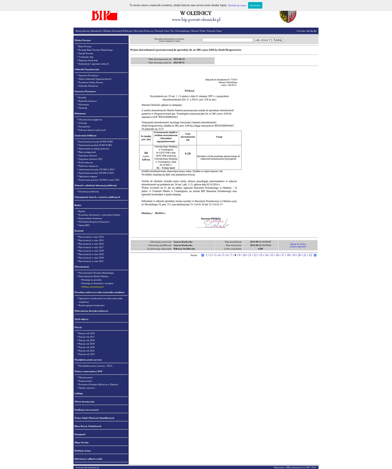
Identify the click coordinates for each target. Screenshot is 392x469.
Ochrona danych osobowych (92, 130)
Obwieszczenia (85, 377)
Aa (308, 31)
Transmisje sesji (86, 57)
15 (271, 255)
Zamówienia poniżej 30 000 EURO (95, 145)
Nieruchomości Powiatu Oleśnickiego (96, 273)
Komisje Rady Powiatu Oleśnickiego (96, 50)
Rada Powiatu (85, 46)
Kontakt (82, 97)
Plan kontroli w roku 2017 (91, 247)
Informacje (84, 104)
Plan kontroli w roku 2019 (91, 254)
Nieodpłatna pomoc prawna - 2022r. (96, 366)
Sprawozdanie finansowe (90, 218)
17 (282, 255)
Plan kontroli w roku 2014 (91, 237)
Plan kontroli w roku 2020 (91, 257)
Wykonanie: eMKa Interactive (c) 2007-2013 (295, 467)
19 (293, 255)
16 (277, 255)
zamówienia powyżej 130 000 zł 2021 (97, 169)
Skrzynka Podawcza (143, 31)
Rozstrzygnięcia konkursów (92, 305)
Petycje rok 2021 (87, 350)
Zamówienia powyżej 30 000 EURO (96, 141)
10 (244, 255)
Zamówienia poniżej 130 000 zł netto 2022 (99, 180)
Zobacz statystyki (298, 246)
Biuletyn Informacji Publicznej (118, 31)
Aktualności (96, 31)
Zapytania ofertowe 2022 (90, 159)
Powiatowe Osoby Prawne (91, 82)
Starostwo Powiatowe (89, 75)
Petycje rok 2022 (87, 354)
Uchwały (83, 123)
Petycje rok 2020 (87, 347)
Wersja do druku (298, 244)
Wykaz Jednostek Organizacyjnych (95, 79)
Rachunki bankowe (88, 101)
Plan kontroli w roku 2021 (91, 261)
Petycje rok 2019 (87, 344)
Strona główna (82, 31)
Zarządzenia (84, 126)
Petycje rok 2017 (87, 337)
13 (260, 255)
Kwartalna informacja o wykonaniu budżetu (99, 215)
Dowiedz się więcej (237, 5)
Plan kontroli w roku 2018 (91, 251)
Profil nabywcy (86, 162)
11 (249, 255)
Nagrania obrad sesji (88, 60)
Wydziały (83, 108)
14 (266, 255)
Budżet (82, 211)
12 (255, 255)
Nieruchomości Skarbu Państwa (93, 276)
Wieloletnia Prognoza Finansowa (94, 222)
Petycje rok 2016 (87, 333)
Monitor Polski (198, 31)
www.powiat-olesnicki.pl (87, 467)
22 (310, 255)
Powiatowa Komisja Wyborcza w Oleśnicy (98, 384)
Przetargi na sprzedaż (92, 280)
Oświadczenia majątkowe (90, 119)
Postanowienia (85, 381)
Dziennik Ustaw (214, 31)
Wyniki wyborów (87, 388)
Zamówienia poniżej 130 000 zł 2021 (96, 173)
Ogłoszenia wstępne (88, 176)
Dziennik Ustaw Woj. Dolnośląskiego (172, 31)
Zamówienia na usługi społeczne (94, 148)
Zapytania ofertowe (88, 155)
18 (288, 255)
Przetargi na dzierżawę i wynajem (97, 283)
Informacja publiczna (89, 191)
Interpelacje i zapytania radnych (94, 64)
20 (299, 255)
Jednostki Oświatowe (88, 86)
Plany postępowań (87, 152)
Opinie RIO (84, 225)
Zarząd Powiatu (86, 53)
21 (304, 255)
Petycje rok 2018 (87, 340)
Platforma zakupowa (88, 166)
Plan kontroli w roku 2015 (91, 240)
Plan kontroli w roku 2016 (91, 244)
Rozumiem (255, 5)
